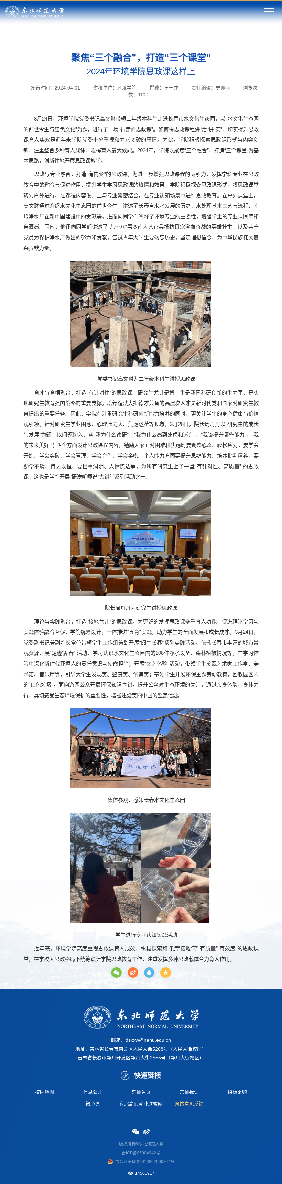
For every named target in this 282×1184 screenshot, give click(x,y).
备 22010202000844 (151, 1161)
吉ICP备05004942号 (141, 1153)
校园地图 (44, 1092)
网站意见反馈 (189, 1104)
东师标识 (189, 1092)
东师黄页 (141, 1092)
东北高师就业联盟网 (141, 1104)
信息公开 (92, 1092)
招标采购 (237, 1092)
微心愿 (93, 1104)
